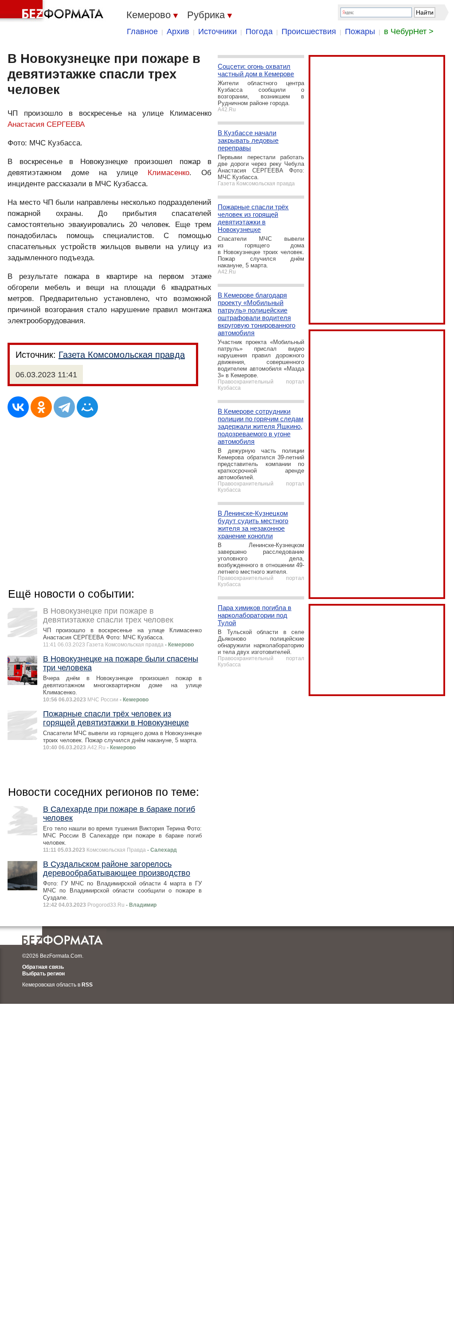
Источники (217, 31)
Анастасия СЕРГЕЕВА (46, 124)
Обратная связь (43, 967)
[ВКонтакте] (18, 407)
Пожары (360, 31)
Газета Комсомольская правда (122, 355)
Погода (259, 31)
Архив (178, 31)
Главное (142, 31)
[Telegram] (64, 407)
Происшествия (309, 31)
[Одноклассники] (41, 407)
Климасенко (168, 172)
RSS (87, 985)
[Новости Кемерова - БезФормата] (53, 11)
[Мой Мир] (87, 407)
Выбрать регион (43, 974)
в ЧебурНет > (409, 31)
